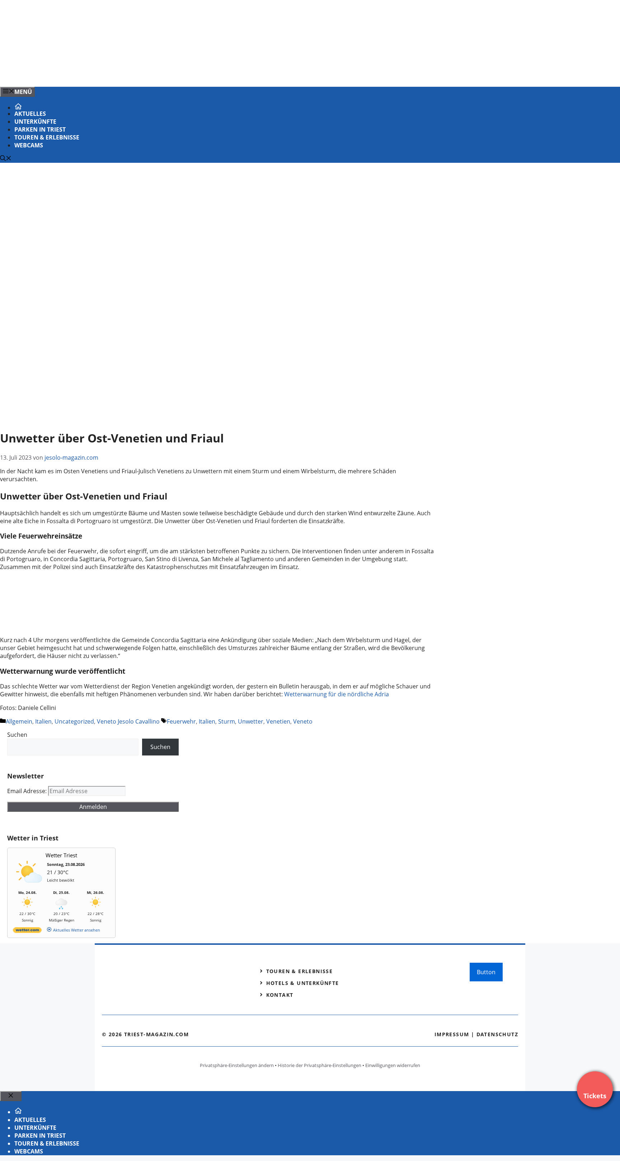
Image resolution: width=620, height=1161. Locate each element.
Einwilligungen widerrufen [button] (392, 1065)
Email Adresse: (27, 791)
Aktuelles (30, 114)
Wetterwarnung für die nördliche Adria (336, 694)
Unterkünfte (35, 121)
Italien (43, 721)
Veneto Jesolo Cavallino (128, 721)
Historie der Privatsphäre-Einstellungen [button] (319, 1065)
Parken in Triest (40, 129)
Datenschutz (497, 1034)
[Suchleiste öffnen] (5, 159)
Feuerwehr (181, 721)
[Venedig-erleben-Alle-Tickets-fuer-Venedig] (145, 73)
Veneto (303, 721)
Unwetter (250, 721)
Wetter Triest (61, 855)
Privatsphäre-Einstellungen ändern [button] (237, 1065)
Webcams (28, 145)
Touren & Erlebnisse (46, 137)
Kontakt (279, 994)
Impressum (452, 1034)
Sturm (226, 721)
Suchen (17, 735)
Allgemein (19, 721)
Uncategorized (74, 721)
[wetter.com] (27, 931)
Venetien (278, 721)
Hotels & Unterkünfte (302, 983)
